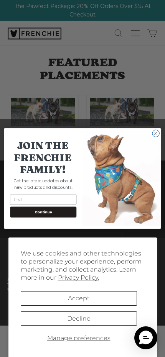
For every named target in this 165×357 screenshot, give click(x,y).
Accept (78, 298)
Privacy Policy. (78, 277)
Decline (79, 318)
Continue (43, 212)
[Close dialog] (155, 133)
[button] (145, 337)
